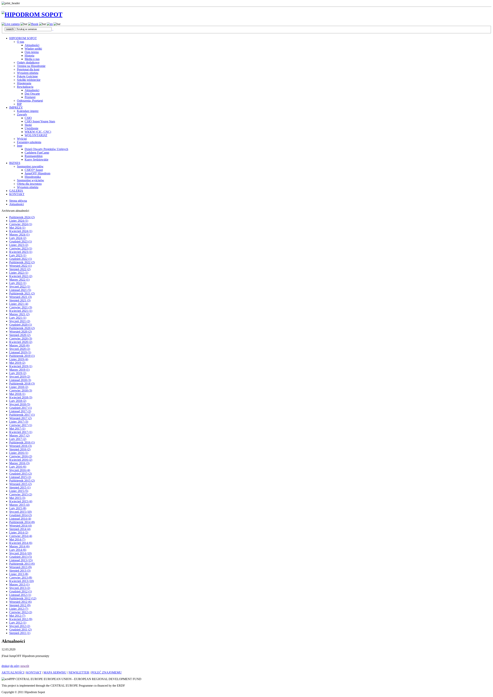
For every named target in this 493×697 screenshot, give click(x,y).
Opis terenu (32, 52)
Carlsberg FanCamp (37, 152)
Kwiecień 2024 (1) (20, 231)
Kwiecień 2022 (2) (20, 276)
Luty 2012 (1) (17, 622)
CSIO (28, 118)
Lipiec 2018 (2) (18, 387)
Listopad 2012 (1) (20, 595)
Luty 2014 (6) (17, 549)
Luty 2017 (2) (17, 439)
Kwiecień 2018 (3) (20, 397)
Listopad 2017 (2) (20, 411)
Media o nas (32, 59)
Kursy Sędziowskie (36, 159)
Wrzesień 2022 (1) (20, 265)
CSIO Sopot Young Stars (40, 121)
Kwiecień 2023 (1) (20, 252)
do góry (15, 666)
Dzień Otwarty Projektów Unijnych (46, 149)
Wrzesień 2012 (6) (20, 601)
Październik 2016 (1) (22, 442)
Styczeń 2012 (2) (19, 626)
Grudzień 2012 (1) (20, 591)
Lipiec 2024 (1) (18, 220)
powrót (24, 666)
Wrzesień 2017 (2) (20, 418)
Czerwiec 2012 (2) (20, 612)
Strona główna (18, 200)
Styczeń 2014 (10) (20, 553)
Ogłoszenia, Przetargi (30, 100)
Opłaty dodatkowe (28, 62)
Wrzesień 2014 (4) (20, 525)
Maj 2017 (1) (17, 428)
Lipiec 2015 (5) (18, 491)
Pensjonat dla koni (28, 69)
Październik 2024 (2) (22, 217)
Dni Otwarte (32, 93)
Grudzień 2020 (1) (20, 324)
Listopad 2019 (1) (20, 352)
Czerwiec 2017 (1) (20, 425)
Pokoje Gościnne (27, 76)
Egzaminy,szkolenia (29, 142)
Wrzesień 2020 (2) (20, 331)
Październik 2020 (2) (22, 328)
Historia (29, 55)
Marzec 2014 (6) (19, 546)
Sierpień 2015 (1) (19, 487)
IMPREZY (16, 107)
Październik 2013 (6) (22, 563)
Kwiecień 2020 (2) (20, 342)
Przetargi (30, 97)
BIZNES (14, 163)
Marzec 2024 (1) (19, 234)
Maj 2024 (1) (17, 227)
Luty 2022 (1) (17, 283)
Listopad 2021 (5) (20, 290)
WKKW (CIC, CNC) (38, 131)
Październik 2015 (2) (22, 480)
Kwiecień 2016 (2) (20, 459)
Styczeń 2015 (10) (20, 511)
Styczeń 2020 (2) (19, 349)
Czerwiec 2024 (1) (20, 224)
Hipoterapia (24, 83)
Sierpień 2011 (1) (19, 633)
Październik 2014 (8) (22, 522)
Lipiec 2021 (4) (18, 303)
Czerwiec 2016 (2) (20, 456)
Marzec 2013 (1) (19, 584)
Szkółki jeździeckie (28, 79)
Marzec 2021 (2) (19, 314)
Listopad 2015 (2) (20, 477)
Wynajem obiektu (27, 72)
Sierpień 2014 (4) (19, 529)
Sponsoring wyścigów (30, 180)
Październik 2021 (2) (22, 293)
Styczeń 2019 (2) (19, 376)
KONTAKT (16, 194)
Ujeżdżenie (31, 128)
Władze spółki (33, 48)
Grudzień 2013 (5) (20, 556)
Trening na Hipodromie (31, 66)
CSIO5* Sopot (34, 170)
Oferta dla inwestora (29, 183)
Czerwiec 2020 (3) (20, 338)
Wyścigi (22, 138)
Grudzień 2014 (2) (20, 515)
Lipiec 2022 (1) (18, 272)
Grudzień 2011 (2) (20, 629)
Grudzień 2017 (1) (20, 407)
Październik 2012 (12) (22, 598)
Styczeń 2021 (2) (19, 321)
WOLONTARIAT (36, 135)
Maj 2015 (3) (17, 498)
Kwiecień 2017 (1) (20, 432)
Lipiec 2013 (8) (18, 574)
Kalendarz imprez (28, 111)
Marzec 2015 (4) (19, 504)
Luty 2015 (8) (17, 508)
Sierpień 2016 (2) (19, 449)
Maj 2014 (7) (17, 539)
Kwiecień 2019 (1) (20, 366)
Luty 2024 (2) (17, 238)
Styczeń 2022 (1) (19, 286)
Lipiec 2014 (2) (18, 532)
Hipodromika (33, 176)
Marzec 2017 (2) (19, 435)
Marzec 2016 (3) (19, 463)
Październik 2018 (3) (22, 383)
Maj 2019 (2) (17, 362)
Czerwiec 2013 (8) (20, 577)
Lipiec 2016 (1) (18, 452)
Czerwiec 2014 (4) (20, 536)
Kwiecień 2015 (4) (20, 501)
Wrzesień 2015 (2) (20, 484)
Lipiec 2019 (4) (18, 359)
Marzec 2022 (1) (19, 279)
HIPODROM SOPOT (23, 38)
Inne (19, 145)
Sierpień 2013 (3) (19, 570)
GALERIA (16, 190)
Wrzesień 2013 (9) (20, 567)
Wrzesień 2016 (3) (20, 446)
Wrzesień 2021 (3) (20, 297)
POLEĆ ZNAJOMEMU (106, 672)
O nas (20, 41)
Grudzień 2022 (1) (20, 258)
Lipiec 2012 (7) (18, 608)
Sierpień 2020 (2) (19, 335)
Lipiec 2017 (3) (18, 421)
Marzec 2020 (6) (19, 345)
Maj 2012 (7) (17, 615)
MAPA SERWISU (55, 672)
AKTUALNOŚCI (13, 672)
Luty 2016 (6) (17, 466)
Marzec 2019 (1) (19, 369)
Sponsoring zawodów (30, 166)
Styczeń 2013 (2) (19, 588)
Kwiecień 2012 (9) (20, 619)
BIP (19, 104)
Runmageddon (34, 156)
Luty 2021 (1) (17, 317)
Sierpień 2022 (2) (19, 269)
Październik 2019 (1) (22, 355)
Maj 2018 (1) (17, 394)
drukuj (5, 666)
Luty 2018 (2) (17, 400)
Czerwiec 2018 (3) (20, 390)
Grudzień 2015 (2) (20, 473)
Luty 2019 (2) (17, 373)
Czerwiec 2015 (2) (20, 494)
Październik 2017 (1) (22, 414)
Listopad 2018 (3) (20, 380)
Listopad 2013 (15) (21, 560)
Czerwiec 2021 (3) (20, 307)
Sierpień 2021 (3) (19, 300)
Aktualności (32, 45)
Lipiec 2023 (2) (18, 245)
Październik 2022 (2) (22, 262)
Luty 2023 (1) (17, 255)
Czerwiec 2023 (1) (20, 248)
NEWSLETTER (79, 672)
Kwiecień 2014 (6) (20, 543)
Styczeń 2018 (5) (19, 404)
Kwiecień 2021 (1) (20, 310)
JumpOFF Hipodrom (37, 173)
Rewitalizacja (25, 86)
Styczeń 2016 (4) (19, 470)
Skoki (28, 124)
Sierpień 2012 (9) (19, 605)
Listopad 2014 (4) (20, 518)
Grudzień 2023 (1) (20, 241)
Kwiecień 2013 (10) (21, 581)
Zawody (22, 114)
